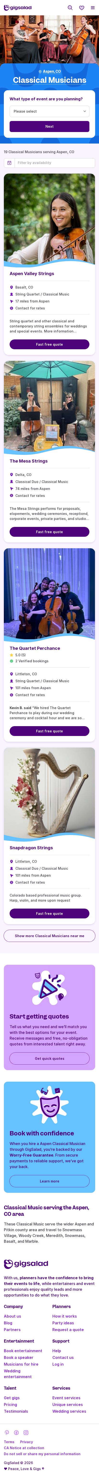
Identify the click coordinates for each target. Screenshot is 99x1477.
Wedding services (69, 1411)
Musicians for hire (21, 1364)
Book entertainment (23, 1350)
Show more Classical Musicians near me (49, 936)
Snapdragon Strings (31, 847)
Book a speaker (18, 1357)
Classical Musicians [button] (49, 80)
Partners (12, 1329)
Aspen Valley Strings (32, 273)
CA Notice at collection (24, 1448)
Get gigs (12, 1397)
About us (12, 1316)
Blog (8, 1322)
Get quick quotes (49, 1058)
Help (56, 1350)
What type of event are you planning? (46, 98)
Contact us (63, 1357)
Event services (66, 1397)
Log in (58, 1364)
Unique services (67, 1404)
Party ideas (63, 1322)
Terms (9, 1442)
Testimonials (16, 1411)
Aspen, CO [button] (52, 71)
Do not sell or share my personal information (42, 1454)
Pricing (10, 1404)
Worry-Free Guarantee (31, 1155)
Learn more (49, 1181)
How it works (64, 1316)
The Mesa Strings (29, 461)
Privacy (26, 1442)
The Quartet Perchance (35, 648)
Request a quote (68, 1329)
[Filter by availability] (55, 162)
